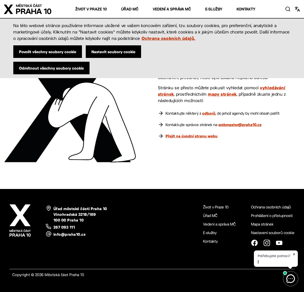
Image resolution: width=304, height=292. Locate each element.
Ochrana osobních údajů (271, 207)
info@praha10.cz (69, 234)
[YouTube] (279, 243)
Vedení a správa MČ (172, 9)
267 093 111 (64, 227)
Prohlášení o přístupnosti (272, 215)
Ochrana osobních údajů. (168, 38)
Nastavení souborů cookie (272, 233)
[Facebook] (254, 243)
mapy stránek (222, 94)
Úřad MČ (129, 9)
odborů (208, 113)
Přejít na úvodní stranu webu (192, 136)
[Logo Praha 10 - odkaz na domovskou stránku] (27, 9)
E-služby (213, 9)
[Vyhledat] (288, 9)
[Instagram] (266, 243)
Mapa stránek (262, 224)
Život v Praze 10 (91, 9)
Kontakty (246, 9)
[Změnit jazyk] (297, 9)
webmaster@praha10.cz (239, 124)
